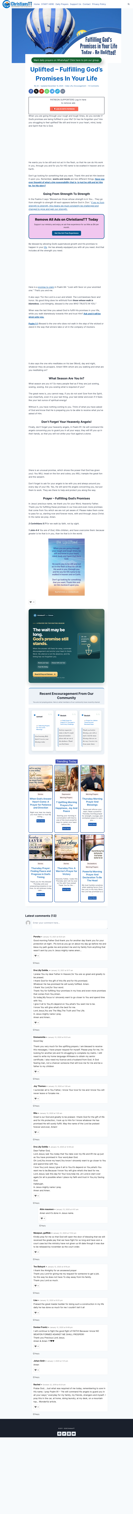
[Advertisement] (66, 145)
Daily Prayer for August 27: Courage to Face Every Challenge (67, 722)
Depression (66, 794)
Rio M (36, 86)
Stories (40, 794)
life (45, 247)
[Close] (84, 4)
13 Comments (93, 86)
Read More (40, 821)
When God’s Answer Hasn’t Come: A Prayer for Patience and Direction (41, 803)
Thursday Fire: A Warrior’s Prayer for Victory (66, 871)
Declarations (92, 864)
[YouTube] (74, 1434)
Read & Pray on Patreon (44, 674)
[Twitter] (64, 1434)
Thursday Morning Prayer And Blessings (92, 801)
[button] (31, 91)
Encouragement (80, 86)
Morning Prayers (66, 798)
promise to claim (46, 287)
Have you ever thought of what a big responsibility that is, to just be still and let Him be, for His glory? (66, 182)
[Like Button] (30, 602)
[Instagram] (69, 1434)
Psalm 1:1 (33, 323)
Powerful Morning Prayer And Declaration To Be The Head (92, 876)
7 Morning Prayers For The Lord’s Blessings (43, 727)
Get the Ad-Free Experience (67, 233)
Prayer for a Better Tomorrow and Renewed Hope (91, 722)
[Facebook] (59, 1434)
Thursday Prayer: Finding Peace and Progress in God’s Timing (41, 872)
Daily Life (69, 86)
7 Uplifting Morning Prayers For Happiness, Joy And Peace (66, 806)
